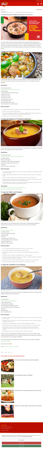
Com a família (10, 12)
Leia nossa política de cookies (26, 436)
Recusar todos (21, 443)
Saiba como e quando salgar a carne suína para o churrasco (28, 405)
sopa (11, 352)
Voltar (2, 9)
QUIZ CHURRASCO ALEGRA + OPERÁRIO (23, 375)
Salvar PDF (39, 9)
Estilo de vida (6, 12)
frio (3, 352)
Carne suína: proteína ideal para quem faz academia (26, 359)
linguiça (6, 352)
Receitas (2, 12)
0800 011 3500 (39, 0)
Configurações (21, 440)
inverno (9, 352)
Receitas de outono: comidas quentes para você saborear (28, 390)
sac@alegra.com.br (6, 432)
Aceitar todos (21, 445)
